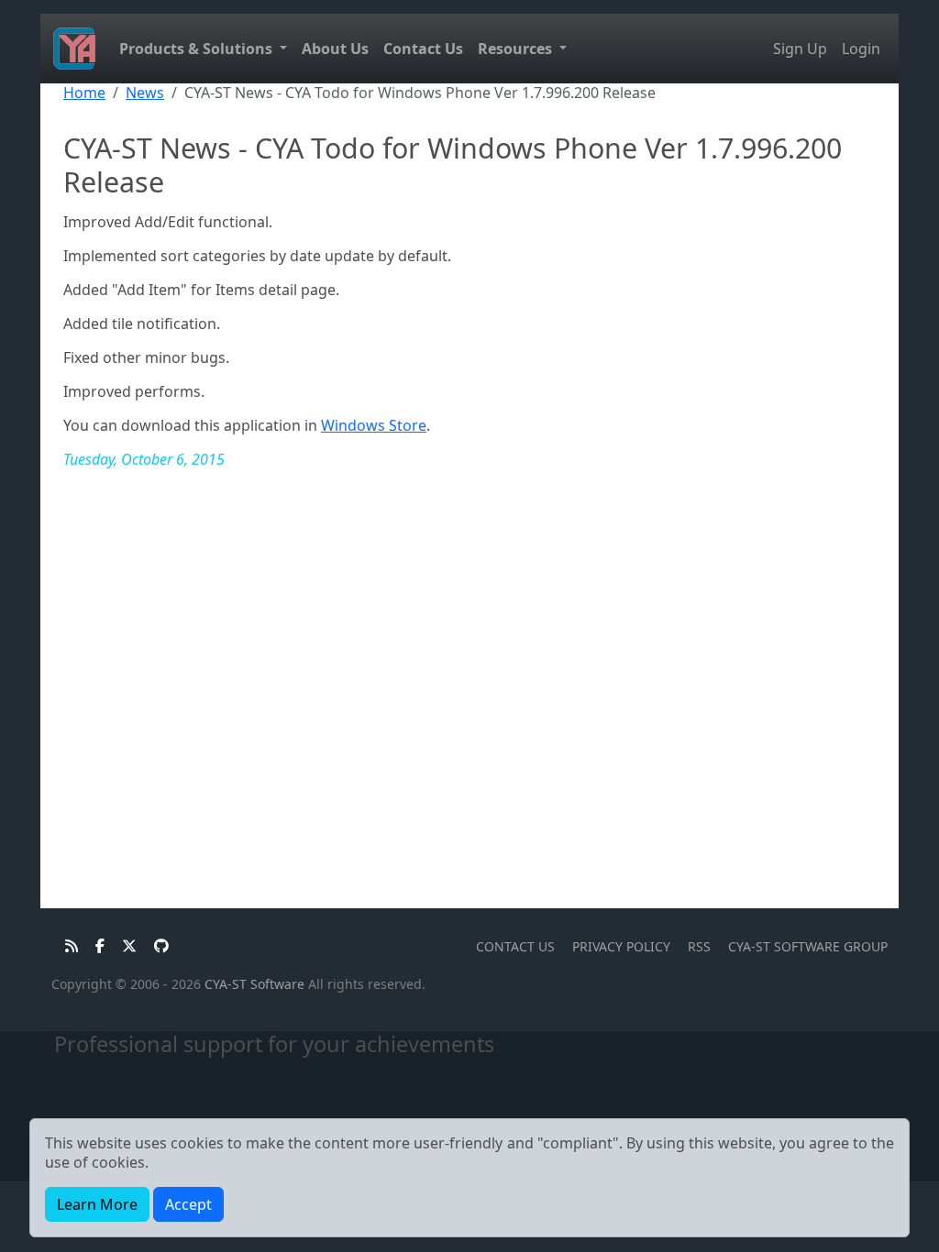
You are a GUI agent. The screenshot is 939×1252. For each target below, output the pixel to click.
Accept (188, 1204)
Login (861, 48)
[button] (203, 49)
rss (699, 946)
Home (84, 92)
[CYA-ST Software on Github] (154, 946)
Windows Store (373, 425)
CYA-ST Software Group (808, 946)
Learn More (97, 1204)
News (145, 92)
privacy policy (621, 946)
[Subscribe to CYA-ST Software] (66, 946)
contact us (515, 946)
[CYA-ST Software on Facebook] (95, 946)
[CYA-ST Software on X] (124, 946)
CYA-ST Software (254, 984)
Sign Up (800, 48)
